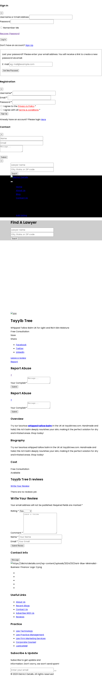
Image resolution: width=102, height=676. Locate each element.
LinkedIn (20, 352)
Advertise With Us (25, 613)
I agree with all (21, 109)
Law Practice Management (30, 634)
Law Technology (24, 631)
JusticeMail (21, 645)
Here (43, 119)
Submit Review (17, 546)
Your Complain (19, 382)
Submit (4, 157)
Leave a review (18, 358)
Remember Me (11, 27)
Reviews (20, 616)
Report (14, 361)
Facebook (21, 344)
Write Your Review (20, 486)
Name (14, 536)
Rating (15, 510)
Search (14, 174)
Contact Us (22, 197)
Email (3, 97)
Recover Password (9, 33)
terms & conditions (29, 109)
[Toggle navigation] (12, 181)
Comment (17, 532)
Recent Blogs (23, 605)
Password (5, 21)
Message (15, 560)
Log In (3, 40)
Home (19, 186)
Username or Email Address (14, 17)
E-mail (5, 64)
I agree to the (19, 106)
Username (6, 93)
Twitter (20, 348)
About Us (20, 190)
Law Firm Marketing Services (31, 638)
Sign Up (29, 45)
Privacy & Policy (26, 106)
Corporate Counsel (26, 642)
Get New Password (10, 71)
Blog (18, 194)
